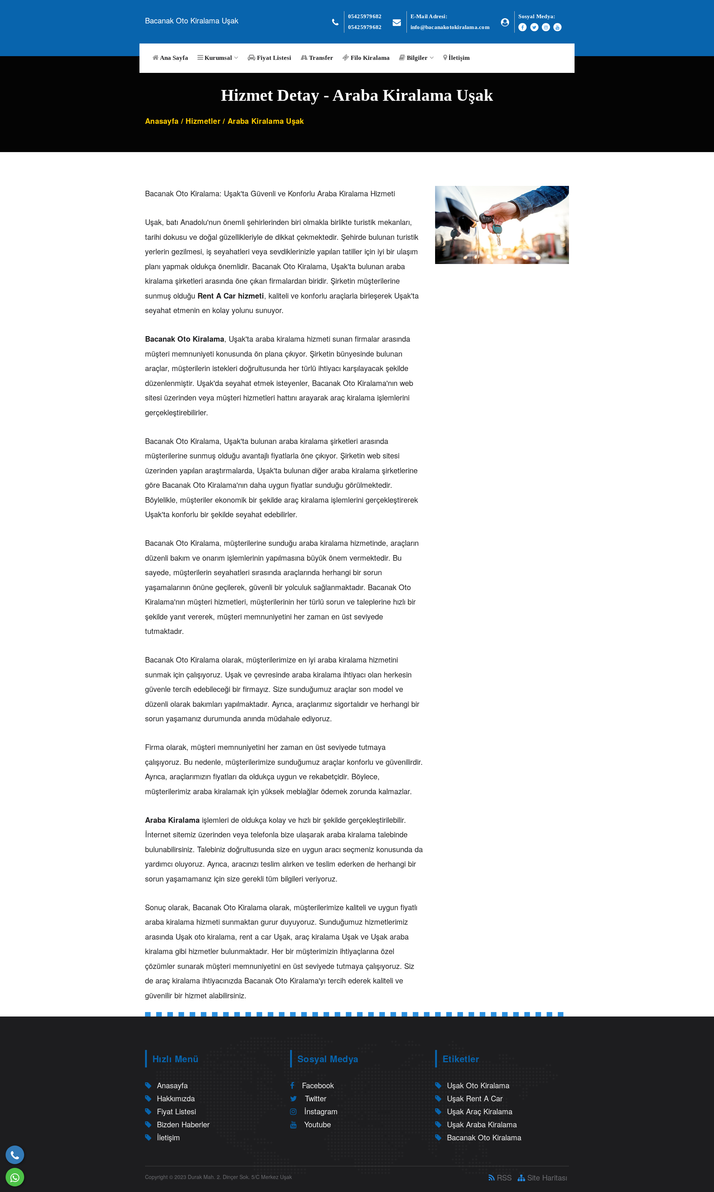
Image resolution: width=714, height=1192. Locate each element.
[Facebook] (522, 27)
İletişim (458, 57)
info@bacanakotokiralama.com (450, 27)
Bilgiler (416, 57)
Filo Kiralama (369, 57)
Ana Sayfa (173, 57)
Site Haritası (546, 1177)
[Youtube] (557, 27)
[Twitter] (534, 27)
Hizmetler (203, 120)
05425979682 (365, 16)
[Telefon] (15, 1155)
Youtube (316, 1124)
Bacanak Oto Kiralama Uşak (191, 20)
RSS (503, 1177)
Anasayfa (161, 120)
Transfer (320, 57)
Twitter (315, 1098)
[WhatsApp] (15, 1177)
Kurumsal (217, 57)
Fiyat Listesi (273, 57)
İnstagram (320, 1111)
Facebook (317, 1085)
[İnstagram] (546, 27)
